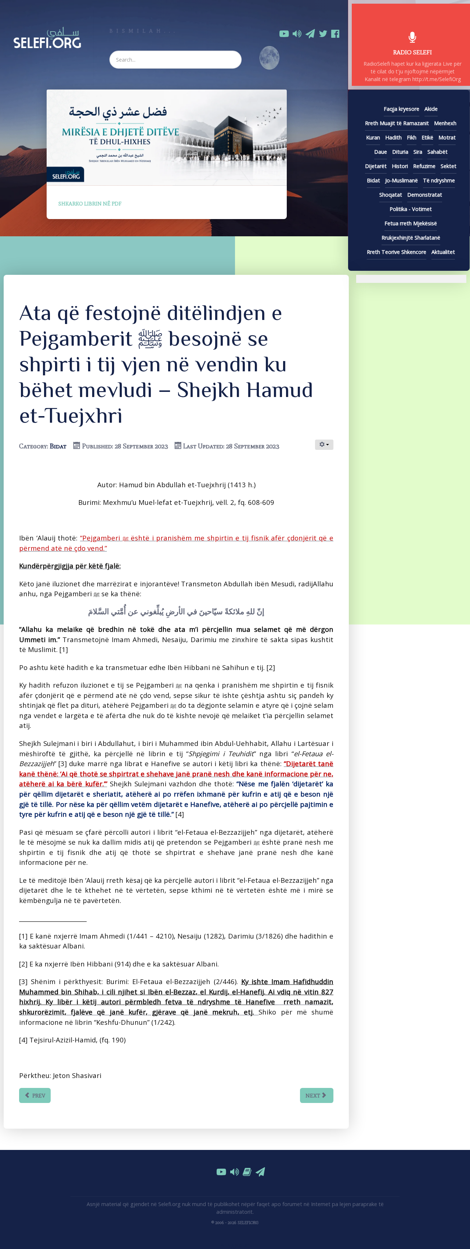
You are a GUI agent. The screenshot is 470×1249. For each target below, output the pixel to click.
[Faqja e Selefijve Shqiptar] (47, 36)
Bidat (58, 446)
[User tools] (324, 445)
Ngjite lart (238, 1245)
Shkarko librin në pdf (90, 203)
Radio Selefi (412, 52)
